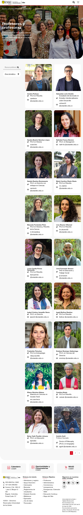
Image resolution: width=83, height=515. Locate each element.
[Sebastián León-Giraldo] (67, 77)
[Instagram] (64, 487)
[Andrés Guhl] (67, 419)
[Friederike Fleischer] (38, 334)
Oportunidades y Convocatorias (43, 467)
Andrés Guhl (60, 436)
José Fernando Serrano (64, 268)
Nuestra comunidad (8, 9)
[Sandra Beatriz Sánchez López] (38, 123)
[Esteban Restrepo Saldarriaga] (67, 334)
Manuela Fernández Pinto (36, 225)
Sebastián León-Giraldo (65, 94)
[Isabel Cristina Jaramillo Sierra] (38, 296)
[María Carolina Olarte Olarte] (67, 164)
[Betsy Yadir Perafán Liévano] (38, 419)
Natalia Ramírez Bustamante (37, 181)
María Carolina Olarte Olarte (66, 181)
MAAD (71, 467)
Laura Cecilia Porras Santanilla (34, 269)
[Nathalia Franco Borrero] (67, 123)
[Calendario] (8, 467)
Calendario (16, 467)
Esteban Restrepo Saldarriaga (67, 351)
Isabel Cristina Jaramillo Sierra (38, 312)
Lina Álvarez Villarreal (64, 225)
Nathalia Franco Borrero (65, 140)
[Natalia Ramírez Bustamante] (38, 164)
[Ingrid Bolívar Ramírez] (67, 296)
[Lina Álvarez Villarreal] (67, 208)
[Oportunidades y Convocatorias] (33, 467)
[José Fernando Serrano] (67, 252)
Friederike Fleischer (34, 351)
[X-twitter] (73, 483)
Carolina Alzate (61, 392)
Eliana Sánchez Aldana (35, 392)
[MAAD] (66, 467)
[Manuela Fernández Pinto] (38, 208)
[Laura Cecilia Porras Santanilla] (38, 252)
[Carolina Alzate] (67, 376)
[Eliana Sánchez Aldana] (38, 376)
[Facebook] (64, 483)
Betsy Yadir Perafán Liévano (37, 436)
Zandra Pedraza (33, 94)
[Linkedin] (69, 483)
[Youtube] (77, 483)
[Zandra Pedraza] (38, 77)
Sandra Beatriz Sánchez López (38, 140)
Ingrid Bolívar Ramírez (64, 312)
